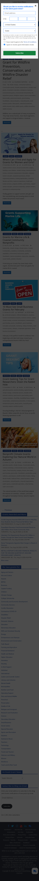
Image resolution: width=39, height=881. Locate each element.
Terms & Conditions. (30, 42)
